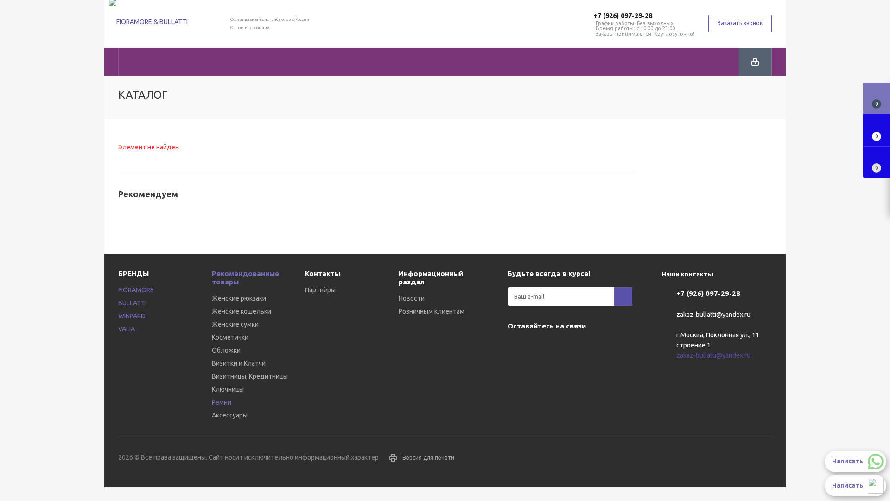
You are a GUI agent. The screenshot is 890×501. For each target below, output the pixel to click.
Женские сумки (235, 324)
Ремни (221, 402)
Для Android (586, 347)
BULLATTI (132, 303)
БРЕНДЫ (133, 273)
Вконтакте (517, 347)
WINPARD (132, 316)
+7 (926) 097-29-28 (622, 15)
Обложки (226, 350)
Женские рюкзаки (239, 298)
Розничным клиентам (431, 311)
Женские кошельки (241, 311)
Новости (412, 298)
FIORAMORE (136, 290)
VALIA (126, 329)
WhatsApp (563, 347)
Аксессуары (230, 415)
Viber (540, 347)
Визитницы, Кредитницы (250, 376)
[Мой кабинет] (755, 62)
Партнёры (320, 290)
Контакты (322, 273)
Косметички (230, 337)
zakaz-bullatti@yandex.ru (713, 314)
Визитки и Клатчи (239, 363)
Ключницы (228, 389)
